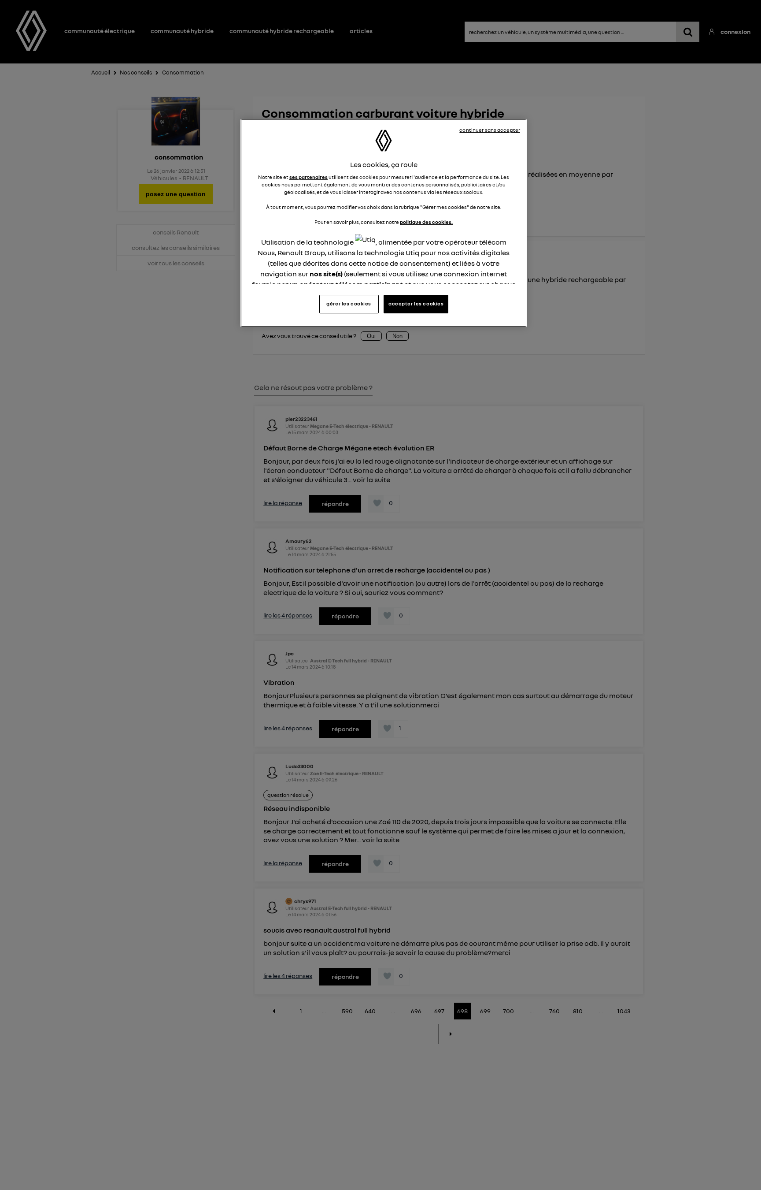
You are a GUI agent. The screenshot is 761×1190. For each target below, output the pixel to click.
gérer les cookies (348, 304)
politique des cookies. (426, 222)
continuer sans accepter (489, 130)
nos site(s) (326, 273)
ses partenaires (308, 177)
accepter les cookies (415, 304)
